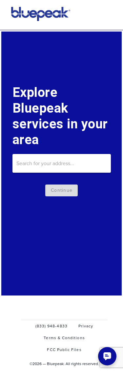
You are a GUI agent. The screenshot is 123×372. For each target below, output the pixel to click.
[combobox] (61, 163)
